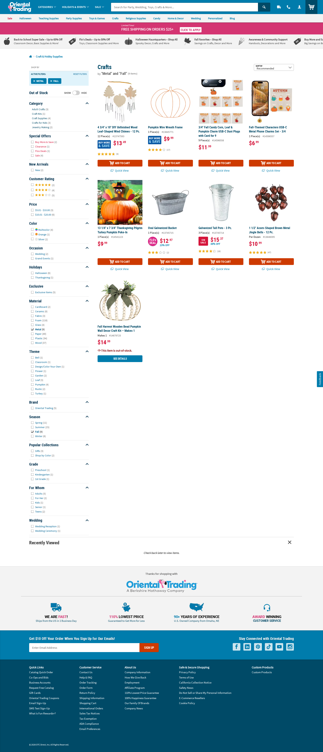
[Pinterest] (258, 647)
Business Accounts (39, 682)
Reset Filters (80, 74)
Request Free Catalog (41, 688)
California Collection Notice (195, 682)
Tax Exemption (88, 718)
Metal (40, 81)
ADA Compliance (89, 723)
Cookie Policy (187, 703)
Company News (134, 708)
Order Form (86, 688)
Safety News (186, 688)
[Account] (299, 7)
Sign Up (149, 648)
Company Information (137, 672)
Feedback (320, 379)
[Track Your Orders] (279, 7)
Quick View (121, 170)
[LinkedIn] (247, 647)
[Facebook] (236, 647)
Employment (132, 682)
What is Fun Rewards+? (42, 713)
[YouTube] (279, 647)
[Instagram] (290, 647)
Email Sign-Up (37, 703)
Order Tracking (88, 682)
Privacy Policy (187, 672)
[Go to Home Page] (30, 56)
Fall (56, 81)
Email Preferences (89, 729)
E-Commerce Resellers (192, 698)
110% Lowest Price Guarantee (142, 693)
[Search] (264, 7)
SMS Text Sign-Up (39, 708)
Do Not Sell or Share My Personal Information (205, 693)
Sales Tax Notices (89, 713)
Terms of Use (186, 677)
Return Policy (87, 693)
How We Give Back (135, 677)
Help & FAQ (85, 677)
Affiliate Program (135, 688)
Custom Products (262, 672)
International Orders (91, 708)
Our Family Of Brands (137, 703)
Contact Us (85, 672)
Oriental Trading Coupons (44, 698)
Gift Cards (35, 693)
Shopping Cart (87, 703)
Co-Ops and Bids (38, 677)
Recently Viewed (44, 542)
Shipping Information (91, 698)
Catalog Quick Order (41, 672)
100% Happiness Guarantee (140, 698)
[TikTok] (269, 647)
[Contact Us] (288, 7)
